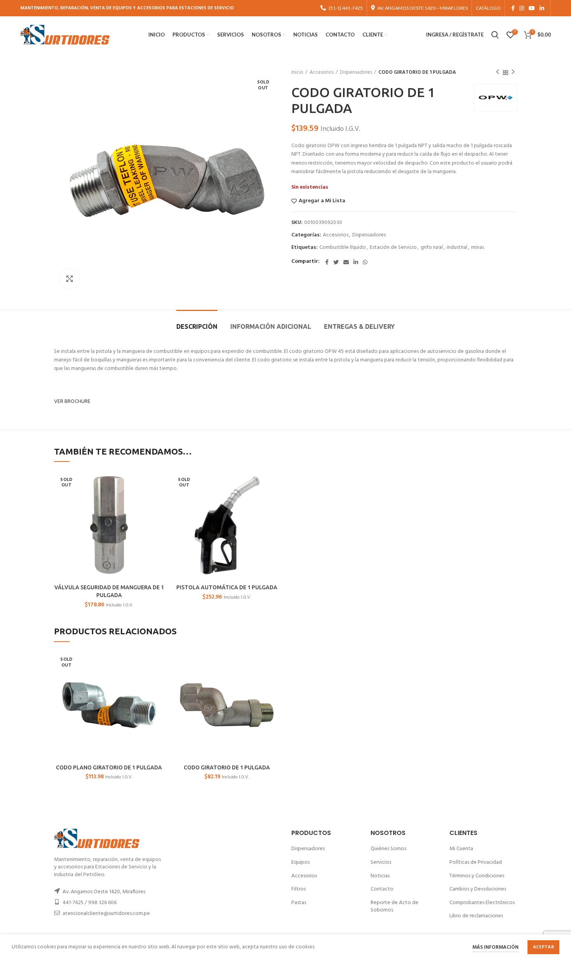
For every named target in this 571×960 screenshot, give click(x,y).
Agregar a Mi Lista (322, 201)
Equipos (300, 862)
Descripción (197, 326)
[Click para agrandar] (69, 278)
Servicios (381, 862)
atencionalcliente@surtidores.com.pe (106, 913)
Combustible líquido (342, 248)
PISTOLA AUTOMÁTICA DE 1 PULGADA (226, 587)
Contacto (382, 889)
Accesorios (322, 72)
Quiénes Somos (388, 848)
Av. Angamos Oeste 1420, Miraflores (104, 891)
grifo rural (432, 248)
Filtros (298, 889)
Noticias (380, 875)
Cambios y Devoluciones (477, 889)
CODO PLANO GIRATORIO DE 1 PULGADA (109, 767)
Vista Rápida (158, 482)
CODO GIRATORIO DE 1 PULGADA (227, 767)
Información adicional (270, 326)
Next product (513, 72)
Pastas (298, 902)
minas (477, 248)
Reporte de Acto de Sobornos (394, 906)
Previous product (497, 72)
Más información (495, 947)
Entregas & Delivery (359, 326)
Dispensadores (356, 72)
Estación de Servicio (393, 248)
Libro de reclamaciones (476, 915)
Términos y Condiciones (476, 875)
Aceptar (543, 947)
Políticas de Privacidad (475, 862)
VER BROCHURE (72, 401)
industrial (457, 248)
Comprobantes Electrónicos (482, 902)
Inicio (297, 72)
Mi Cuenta (461, 848)
